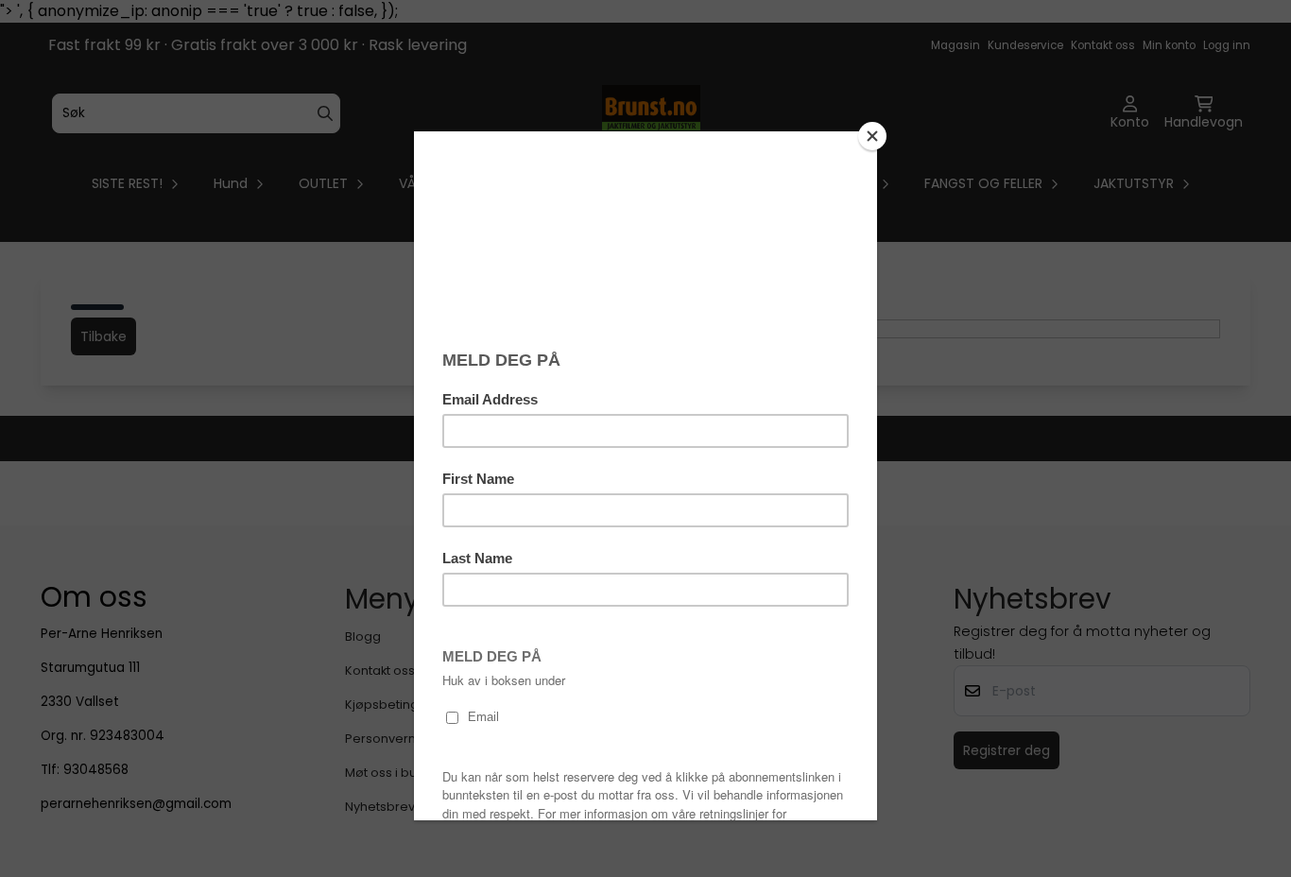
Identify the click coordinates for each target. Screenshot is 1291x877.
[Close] (872, 136)
